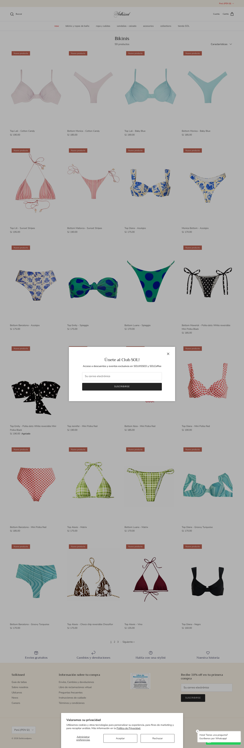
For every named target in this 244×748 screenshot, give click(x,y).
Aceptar (120, 738)
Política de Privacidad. (129, 728)
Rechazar (157, 738)
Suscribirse (122, 386)
